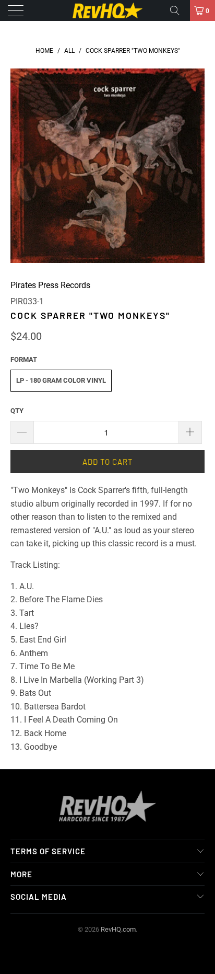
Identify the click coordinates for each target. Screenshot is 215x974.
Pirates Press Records (50, 285)
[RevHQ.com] (107, 10)
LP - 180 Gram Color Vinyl (61, 380)
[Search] (178, 10)
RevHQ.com (118, 929)
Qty (16, 411)
